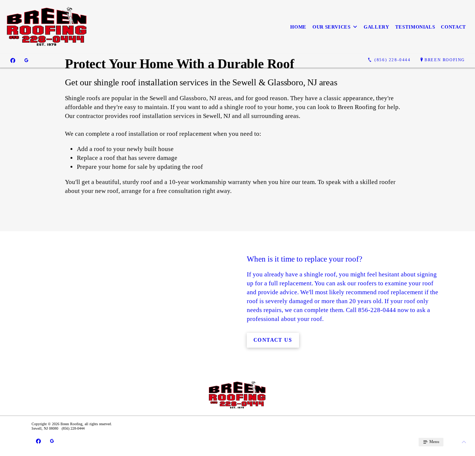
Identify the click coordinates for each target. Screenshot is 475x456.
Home (298, 27)
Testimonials (415, 27)
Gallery (376, 27)
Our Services (331, 27)
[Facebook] (13, 60)
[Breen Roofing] (47, 26)
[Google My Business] (26, 60)
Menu (433, 441)
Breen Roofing (445, 60)
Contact (453, 27)
